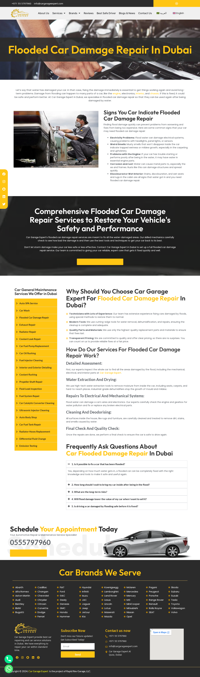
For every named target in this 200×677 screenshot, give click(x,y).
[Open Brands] (79, 13)
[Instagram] (4, 181)
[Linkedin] (4, 196)
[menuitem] (161, 13)
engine (117, 93)
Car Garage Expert (110, 372)
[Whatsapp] (9, 669)
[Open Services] (64, 13)
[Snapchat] (4, 189)
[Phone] (9, 659)
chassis (154, 93)
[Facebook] (4, 174)
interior (140, 93)
